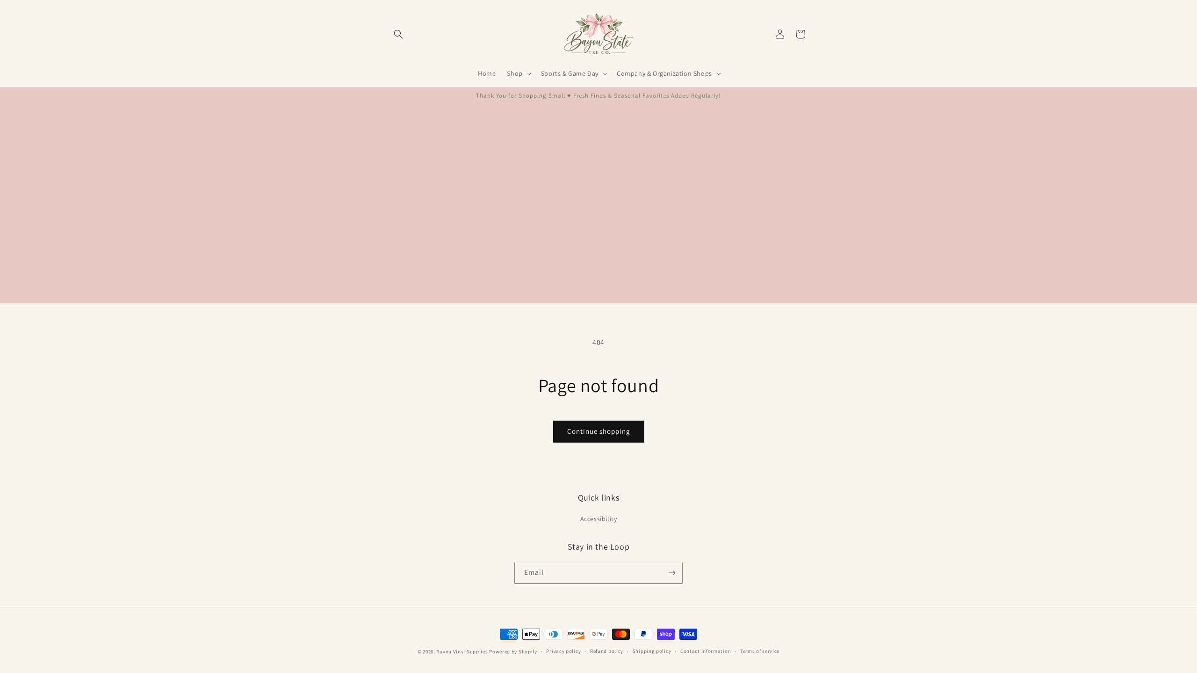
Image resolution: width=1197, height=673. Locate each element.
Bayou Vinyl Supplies (462, 651)
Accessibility (598, 519)
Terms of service (759, 651)
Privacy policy (563, 651)
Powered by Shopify (513, 651)
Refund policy (606, 651)
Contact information (705, 651)
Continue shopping (598, 431)
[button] (398, 34)
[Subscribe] (672, 573)
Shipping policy (652, 651)
